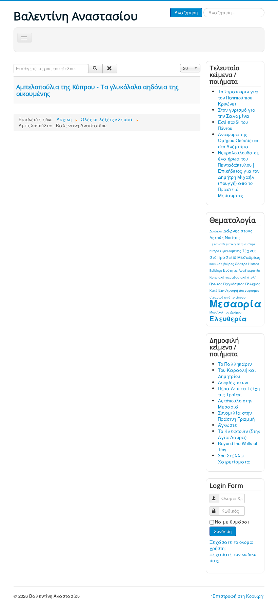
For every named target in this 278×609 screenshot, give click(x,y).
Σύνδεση (223, 531)
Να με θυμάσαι (232, 522)
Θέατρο (241, 264)
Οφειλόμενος (231, 251)
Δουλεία (216, 231)
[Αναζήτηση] (95, 68)
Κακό (214, 290)
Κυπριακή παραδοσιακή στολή (233, 277)
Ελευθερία (228, 318)
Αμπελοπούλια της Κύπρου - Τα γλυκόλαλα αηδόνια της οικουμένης (97, 90)
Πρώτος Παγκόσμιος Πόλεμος (235, 283)
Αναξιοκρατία (249, 270)
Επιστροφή (228, 290)
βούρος (229, 264)
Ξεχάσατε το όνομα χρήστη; (231, 545)
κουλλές (216, 264)
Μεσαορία (235, 303)
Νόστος (232, 237)
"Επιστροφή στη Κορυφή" (237, 596)
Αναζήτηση (186, 12)
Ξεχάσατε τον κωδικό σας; (233, 557)
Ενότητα (231, 270)
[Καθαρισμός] (109, 68)
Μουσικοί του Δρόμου (225, 312)
